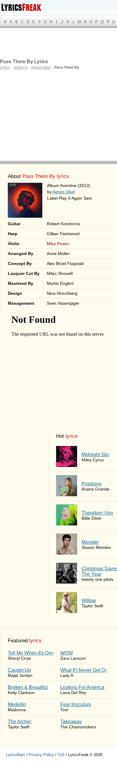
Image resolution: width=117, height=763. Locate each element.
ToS (61, 754)
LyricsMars (15, 754)
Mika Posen (58, 243)
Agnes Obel (63, 191)
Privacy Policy (41, 754)
